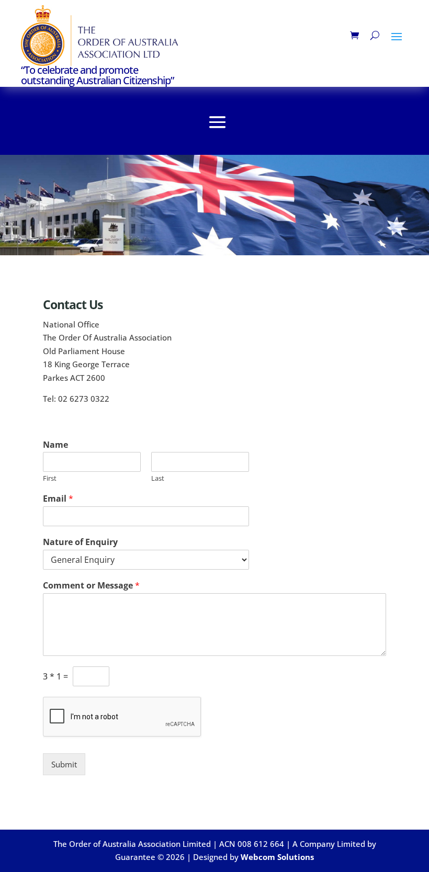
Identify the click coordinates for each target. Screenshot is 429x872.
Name (55, 444)
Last (157, 478)
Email (58, 498)
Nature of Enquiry (80, 542)
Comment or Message (91, 585)
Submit (64, 764)
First (50, 478)
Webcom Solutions (277, 857)
